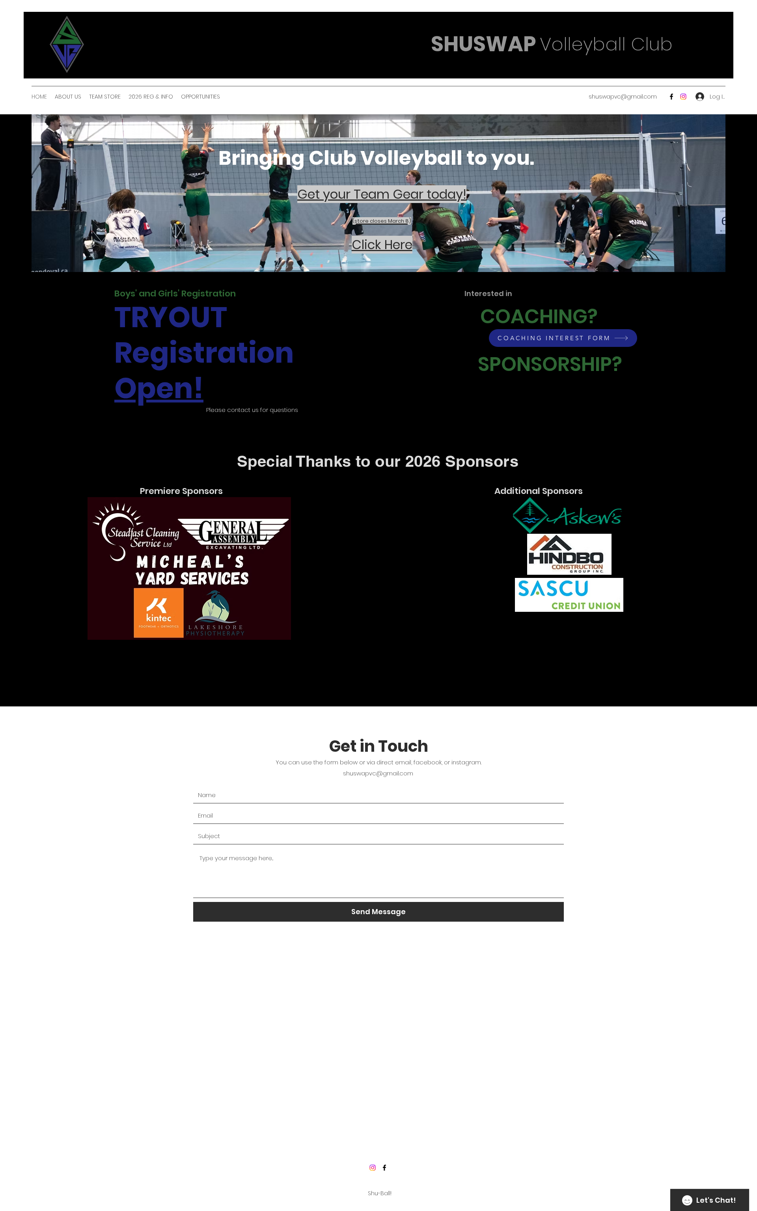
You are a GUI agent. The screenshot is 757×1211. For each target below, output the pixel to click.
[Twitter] (683, 97)
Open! (158, 388)
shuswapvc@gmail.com (623, 97)
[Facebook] (671, 97)
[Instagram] (373, 1168)
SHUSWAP (483, 44)
